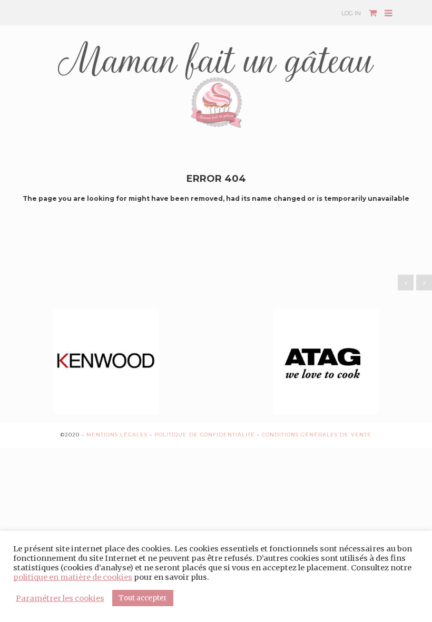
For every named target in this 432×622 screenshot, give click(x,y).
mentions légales (117, 435)
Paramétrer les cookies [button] (60, 598)
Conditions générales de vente (316, 435)
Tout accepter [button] (143, 598)
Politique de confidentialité (204, 435)
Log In (351, 13)
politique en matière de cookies (72, 577)
